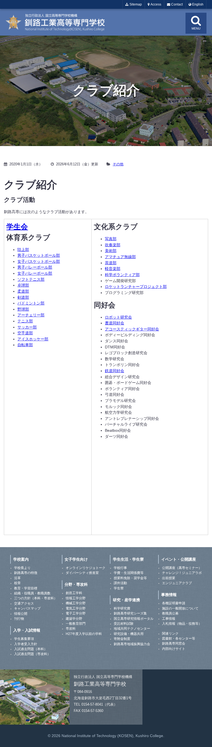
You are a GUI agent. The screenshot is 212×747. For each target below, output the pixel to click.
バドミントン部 (30, 303)
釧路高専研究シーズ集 (130, 613)
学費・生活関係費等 (129, 572)
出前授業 (168, 578)
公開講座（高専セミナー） (182, 567)
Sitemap (135, 4)
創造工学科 (74, 593)
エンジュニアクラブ (177, 583)
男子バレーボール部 (34, 267)
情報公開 (20, 613)
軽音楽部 (112, 268)
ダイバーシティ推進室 (82, 572)
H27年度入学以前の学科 (84, 633)
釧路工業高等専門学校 (59, 22)
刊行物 (19, 618)
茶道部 (110, 263)
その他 (118, 164)
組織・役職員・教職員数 (32, 593)
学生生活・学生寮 (128, 559)
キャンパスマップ (27, 608)
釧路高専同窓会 (173, 643)
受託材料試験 (124, 623)
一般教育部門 (76, 623)
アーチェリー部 (30, 315)
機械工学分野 (76, 603)
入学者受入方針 (25, 644)
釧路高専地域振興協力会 (132, 644)
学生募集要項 (24, 638)
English (197, 4)
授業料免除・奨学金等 (130, 578)
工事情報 (168, 618)
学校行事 (120, 567)
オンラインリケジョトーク (85, 567)
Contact (176, 4)
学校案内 (21, 559)
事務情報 (169, 594)
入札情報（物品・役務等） (182, 623)
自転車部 (25, 345)
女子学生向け (76, 559)
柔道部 (23, 291)
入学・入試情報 (26, 630)
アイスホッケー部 (32, 339)
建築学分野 (74, 618)
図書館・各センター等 (178, 638)
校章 (17, 583)
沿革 (17, 578)
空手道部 (25, 333)
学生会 (17, 227)
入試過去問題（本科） (30, 649)
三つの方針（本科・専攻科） (35, 598)
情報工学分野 (76, 598)
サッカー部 (27, 327)
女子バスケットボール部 (38, 261)
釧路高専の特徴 (25, 572)
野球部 (23, 309)
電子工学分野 (76, 613)
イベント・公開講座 (178, 559)
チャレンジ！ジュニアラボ (182, 572)
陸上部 (23, 249)
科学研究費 (122, 608)
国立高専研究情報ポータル (133, 618)
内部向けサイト (173, 648)
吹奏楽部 (112, 245)
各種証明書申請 (173, 603)
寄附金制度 (122, 638)
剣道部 (23, 297)
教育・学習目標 (25, 588)
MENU (196, 28)
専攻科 (71, 628)
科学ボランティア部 (122, 274)
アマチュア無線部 (120, 257)
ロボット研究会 (118, 317)
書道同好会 (114, 323)
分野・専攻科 (76, 584)
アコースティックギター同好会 (132, 329)
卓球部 (23, 285)
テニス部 (25, 321)
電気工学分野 (76, 608)
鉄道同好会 (114, 371)
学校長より (22, 567)
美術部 (110, 250)
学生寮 (119, 588)
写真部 (110, 239)
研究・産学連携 (126, 600)
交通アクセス (24, 603)
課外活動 (120, 583)
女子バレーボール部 (34, 273)
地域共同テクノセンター (132, 628)
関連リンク (170, 633)
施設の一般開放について (180, 608)
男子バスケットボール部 (38, 255)
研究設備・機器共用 (129, 633)
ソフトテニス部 (30, 279)
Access (155, 4)
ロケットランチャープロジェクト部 (136, 286)
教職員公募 (170, 613)
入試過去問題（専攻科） (32, 654)
